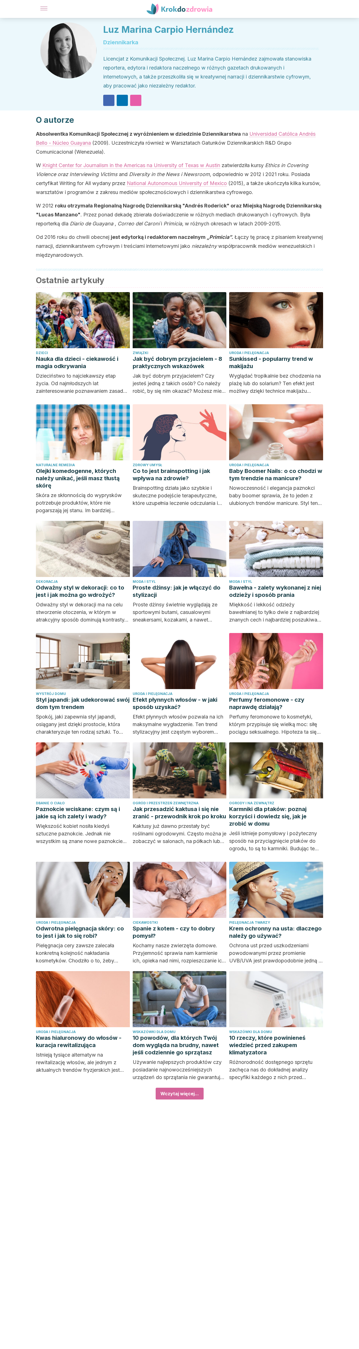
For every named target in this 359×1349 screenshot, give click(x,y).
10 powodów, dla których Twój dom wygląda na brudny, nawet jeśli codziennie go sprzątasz (176, 1045)
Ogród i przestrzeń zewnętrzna (166, 803)
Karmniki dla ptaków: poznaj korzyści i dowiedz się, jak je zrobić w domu (268, 816)
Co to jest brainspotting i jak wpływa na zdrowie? (171, 475)
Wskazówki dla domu (154, 1032)
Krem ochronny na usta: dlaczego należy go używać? (275, 932)
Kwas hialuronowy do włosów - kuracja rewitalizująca (78, 1041)
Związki (140, 353)
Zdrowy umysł (147, 465)
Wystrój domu (51, 694)
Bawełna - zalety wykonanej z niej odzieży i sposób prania (275, 591)
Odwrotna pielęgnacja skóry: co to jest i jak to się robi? (80, 932)
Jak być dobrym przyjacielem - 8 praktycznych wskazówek (177, 362)
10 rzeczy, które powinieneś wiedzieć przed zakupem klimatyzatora (267, 1045)
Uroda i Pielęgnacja (249, 353)
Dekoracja (47, 581)
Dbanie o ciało (50, 803)
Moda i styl (144, 581)
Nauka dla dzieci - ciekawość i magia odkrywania (77, 362)
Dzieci (42, 353)
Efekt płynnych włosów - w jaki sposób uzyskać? (175, 703)
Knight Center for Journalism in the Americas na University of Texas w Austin (131, 165)
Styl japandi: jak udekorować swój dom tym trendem (83, 703)
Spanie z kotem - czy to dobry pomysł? (174, 932)
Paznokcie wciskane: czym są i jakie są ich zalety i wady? (78, 813)
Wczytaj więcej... (179, 1093)
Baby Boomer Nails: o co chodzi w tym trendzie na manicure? (275, 475)
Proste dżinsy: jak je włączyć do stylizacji (176, 591)
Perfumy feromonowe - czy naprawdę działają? (266, 703)
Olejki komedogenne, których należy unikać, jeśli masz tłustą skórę (78, 478)
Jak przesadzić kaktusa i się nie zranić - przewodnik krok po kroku (179, 813)
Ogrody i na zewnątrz (251, 803)
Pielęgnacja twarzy (249, 922)
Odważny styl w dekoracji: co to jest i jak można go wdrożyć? (80, 591)
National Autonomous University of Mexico (177, 183)
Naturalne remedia (55, 465)
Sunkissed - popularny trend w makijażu (271, 362)
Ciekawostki (145, 922)
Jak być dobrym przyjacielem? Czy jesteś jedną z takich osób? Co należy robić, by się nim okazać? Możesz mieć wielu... (178, 384)
